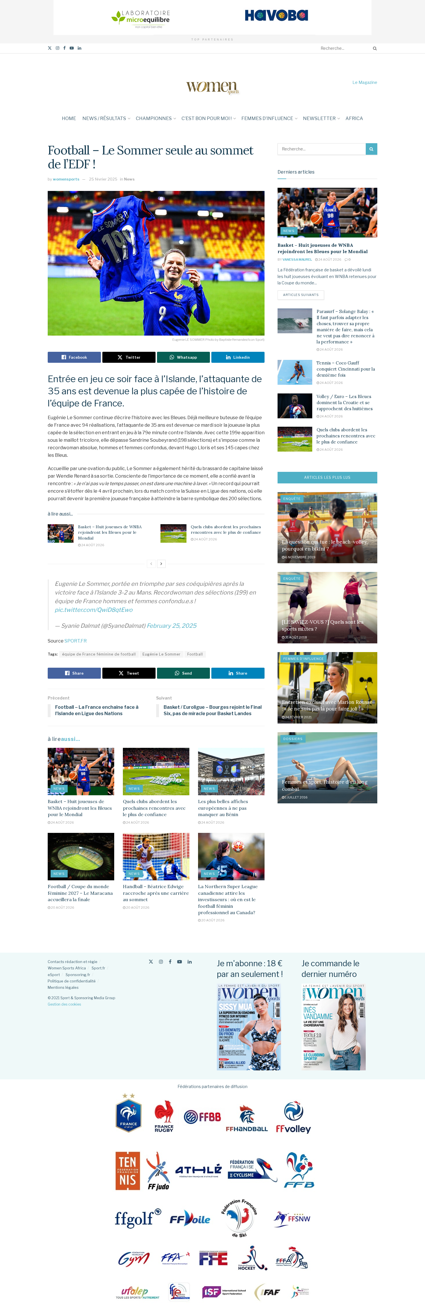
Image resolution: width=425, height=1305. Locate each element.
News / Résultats (104, 118)
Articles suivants (303, 294)
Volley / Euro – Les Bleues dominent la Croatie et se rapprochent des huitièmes (345, 402)
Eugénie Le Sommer (162, 654)
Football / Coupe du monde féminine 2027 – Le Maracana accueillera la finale (80, 893)
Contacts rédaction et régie (72, 961)
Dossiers (293, 739)
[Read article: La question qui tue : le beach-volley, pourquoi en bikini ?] (327, 528)
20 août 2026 (62, 907)
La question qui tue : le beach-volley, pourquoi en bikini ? (325, 545)
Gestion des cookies (64, 1004)
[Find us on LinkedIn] (79, 48)
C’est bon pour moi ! (207, 118)
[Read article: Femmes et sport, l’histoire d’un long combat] (327, 768)
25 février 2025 (103, 179)
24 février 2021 (298, 717)
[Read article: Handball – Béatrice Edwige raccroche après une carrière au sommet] (156, 856)
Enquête (292, 499)
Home (69, 118)
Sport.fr (98, 968)
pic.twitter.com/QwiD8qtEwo (93, 609)
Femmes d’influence (267, 118)
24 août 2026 (92, 545)
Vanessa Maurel (297, 259)
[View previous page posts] (151, 564)
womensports (66, 179)
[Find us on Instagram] (57, 48)
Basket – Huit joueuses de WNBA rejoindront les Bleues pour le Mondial (110, 532)
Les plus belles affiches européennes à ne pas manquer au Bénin (223, 807)
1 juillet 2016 (296, 797)
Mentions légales (63, 987)
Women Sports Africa (67, 968)
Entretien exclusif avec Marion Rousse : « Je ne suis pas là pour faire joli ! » (327, 705)
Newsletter (319, 118)
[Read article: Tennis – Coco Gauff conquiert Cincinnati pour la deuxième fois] (295, 372)
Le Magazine (364, 82)
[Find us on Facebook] (64, 48)
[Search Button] (374, 48)
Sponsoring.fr (78, 974)
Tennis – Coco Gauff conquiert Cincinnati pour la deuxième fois (346, 369)
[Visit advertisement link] (212, 17)
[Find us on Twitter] (50, 48)
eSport (54, 974)
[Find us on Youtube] (72, 48)
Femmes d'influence (303, 659)
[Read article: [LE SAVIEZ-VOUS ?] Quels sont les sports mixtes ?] (327, 607)
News (129, 179)
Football (195, 654)
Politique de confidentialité (72, 981)
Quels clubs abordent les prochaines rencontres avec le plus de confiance (226, 529)
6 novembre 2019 (299, 557)
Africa (354, 118)
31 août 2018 (295, 637)
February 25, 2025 (171, 625)
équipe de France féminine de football (99, 654)
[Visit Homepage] (212, 82)
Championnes (154, 118)
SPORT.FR (75, 641)
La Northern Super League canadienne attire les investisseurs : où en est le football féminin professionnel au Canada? (228, 899)
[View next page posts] (161, 564)
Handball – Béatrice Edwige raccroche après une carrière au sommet (156, 893)
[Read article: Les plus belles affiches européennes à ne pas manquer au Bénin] (231, 771)
